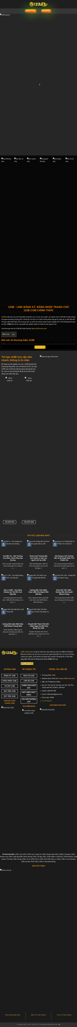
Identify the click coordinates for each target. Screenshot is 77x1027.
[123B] (38, 4)
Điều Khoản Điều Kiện (12, 1015)
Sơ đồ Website (47, 701)
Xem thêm (39, 347)
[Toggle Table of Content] (12, 334)
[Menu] (2, 4)
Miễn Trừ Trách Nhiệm (38, 1015)
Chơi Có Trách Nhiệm (64, 1015)
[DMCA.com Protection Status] (27, 663)
